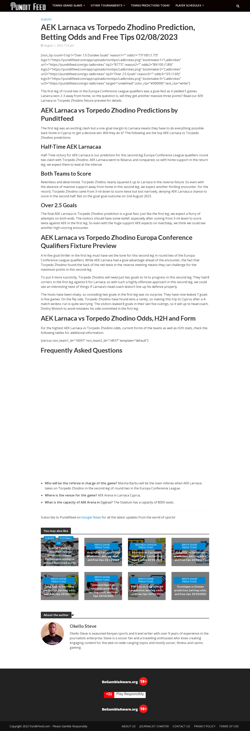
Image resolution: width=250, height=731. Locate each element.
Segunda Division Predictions (145, 546)
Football (66, 538)
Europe (46, 19)
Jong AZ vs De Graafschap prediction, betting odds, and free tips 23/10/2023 (103, 556)
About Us (129, 726)
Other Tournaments (106, 5)
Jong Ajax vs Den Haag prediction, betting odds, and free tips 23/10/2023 (59, 590)
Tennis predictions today (150, 5)
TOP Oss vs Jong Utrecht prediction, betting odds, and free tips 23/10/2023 (147, 590)
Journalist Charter (154, 726)
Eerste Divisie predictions (102, 546)
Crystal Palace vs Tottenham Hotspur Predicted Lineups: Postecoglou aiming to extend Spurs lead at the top (60, 557)
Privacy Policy (204, 726)
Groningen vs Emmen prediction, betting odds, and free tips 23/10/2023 (190, 590)
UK (58, 543)
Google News (91, 517)
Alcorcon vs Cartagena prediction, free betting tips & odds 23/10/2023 (147, 556)
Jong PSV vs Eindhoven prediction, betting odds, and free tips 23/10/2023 (190, 556)
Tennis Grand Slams (67, 5)
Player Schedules (188, 5)
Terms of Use (229, 726)
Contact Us (181, 726)
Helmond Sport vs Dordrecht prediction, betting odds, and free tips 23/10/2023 (103, 590)
